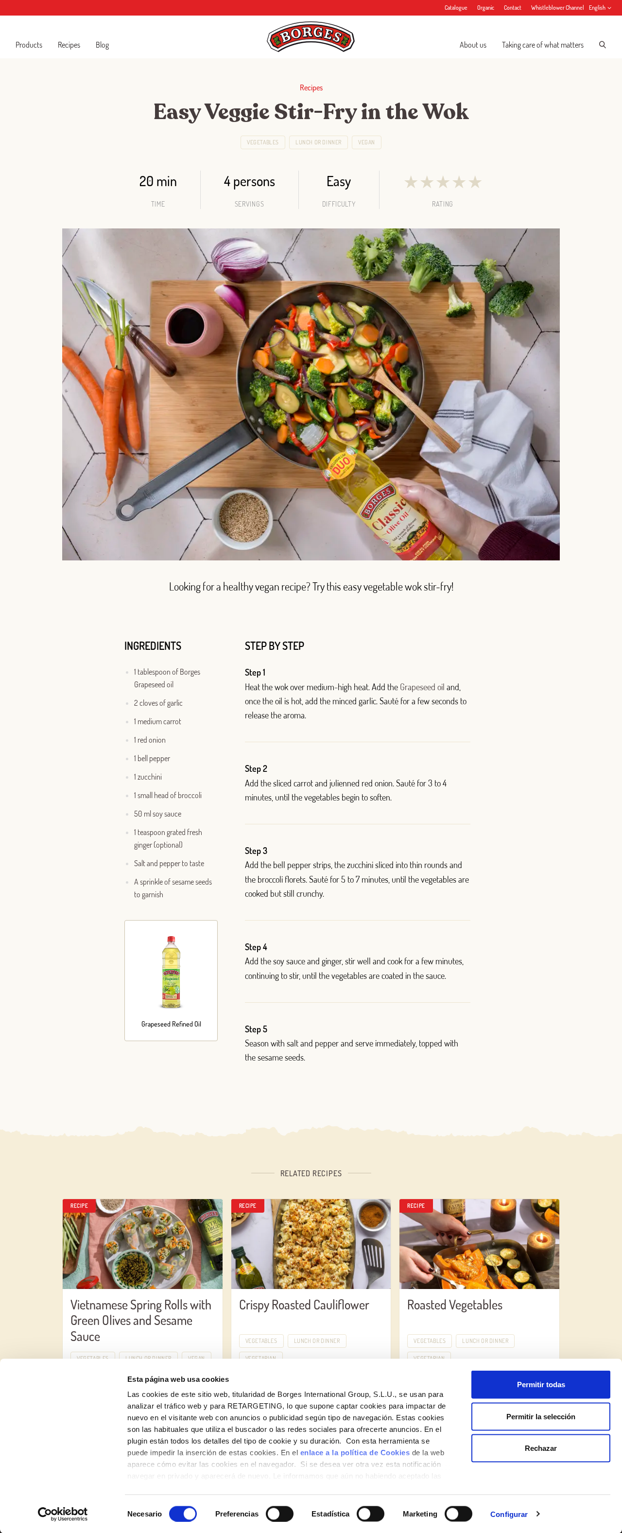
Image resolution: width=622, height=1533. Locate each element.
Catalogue (456, 7)
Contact (512, 7)
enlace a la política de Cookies (355, 1452)
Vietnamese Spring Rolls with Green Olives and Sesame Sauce (140, 1320)
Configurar (509, 1514)
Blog (102, 45)
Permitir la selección (540, 1416)
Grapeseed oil (422, 686)
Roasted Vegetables (454, 1304)
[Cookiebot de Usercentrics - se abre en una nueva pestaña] (62, 1514)
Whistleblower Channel (557, 7)
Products (29, 45)
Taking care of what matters (543, 45)
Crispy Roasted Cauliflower (304, 1304)
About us (473, 45)
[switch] (280, 1513)
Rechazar (541, 1448)
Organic (485, 7)
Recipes (69, 45)
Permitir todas (541, 1384)
